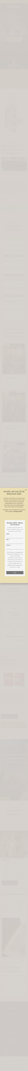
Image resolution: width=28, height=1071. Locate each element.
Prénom (8, 545)
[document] (14, 535)
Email (7, 534)
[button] (25, 489)
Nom (7, 539)
